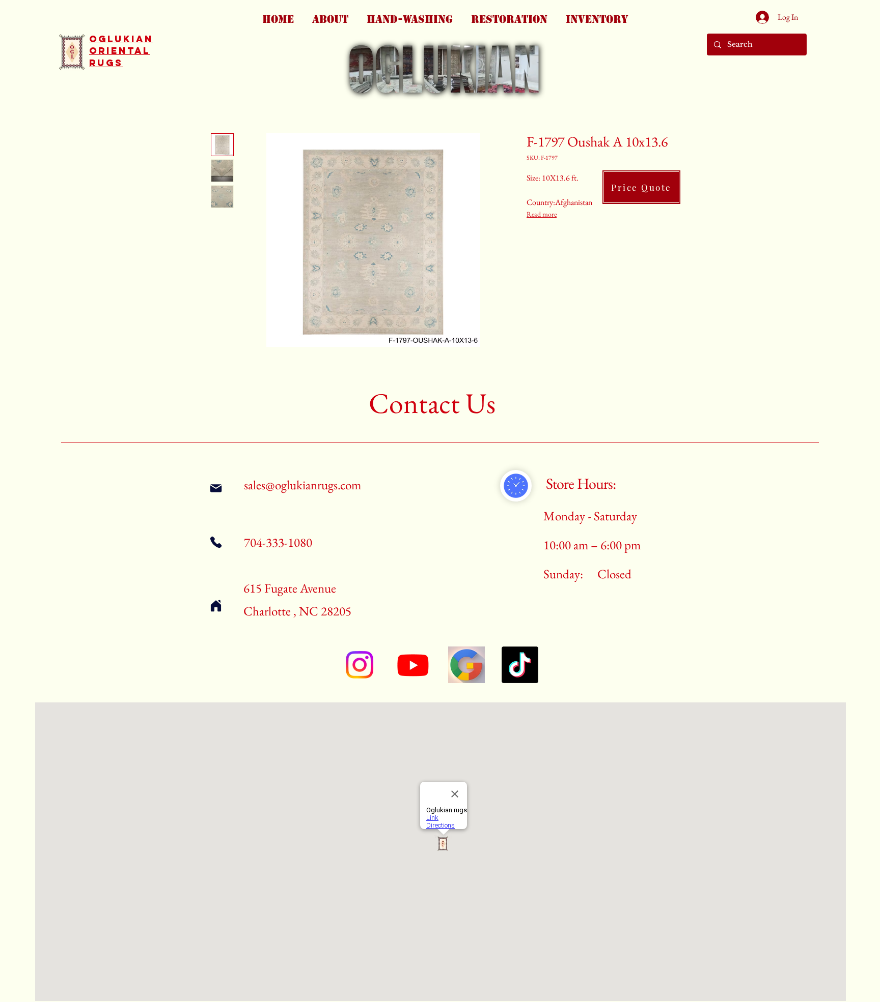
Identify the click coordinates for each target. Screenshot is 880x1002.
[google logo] (466, 664)
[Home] (215, 605)
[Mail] (215, 488)
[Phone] (215, 542)
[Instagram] (359, 664)
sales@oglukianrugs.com (302, 485)
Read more (542, 214)
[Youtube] (413, 664)
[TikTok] (520, 664)
